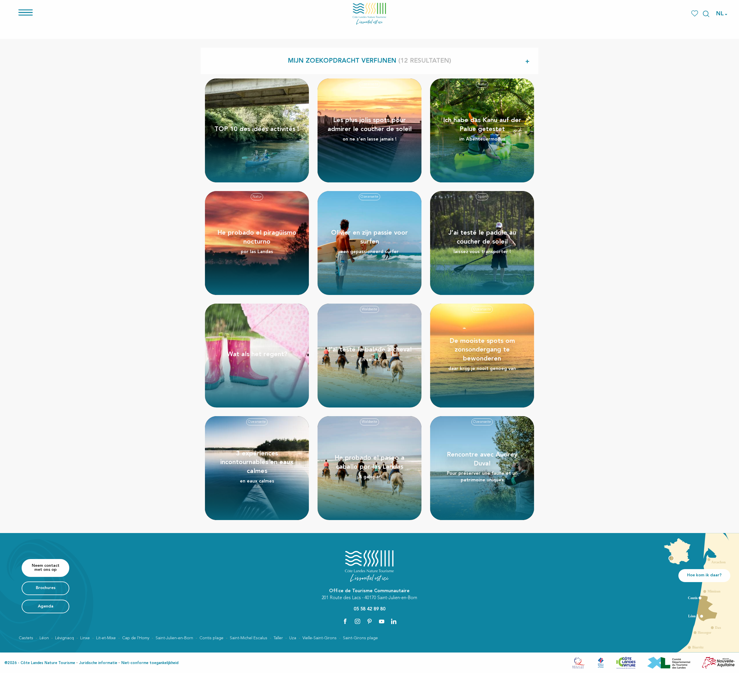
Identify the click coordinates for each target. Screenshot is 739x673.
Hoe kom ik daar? (704, 575)
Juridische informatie (98, 663)
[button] (706, 13)
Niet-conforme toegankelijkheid (149, 663)
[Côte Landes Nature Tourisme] (369, 14)
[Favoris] (695, 13)
